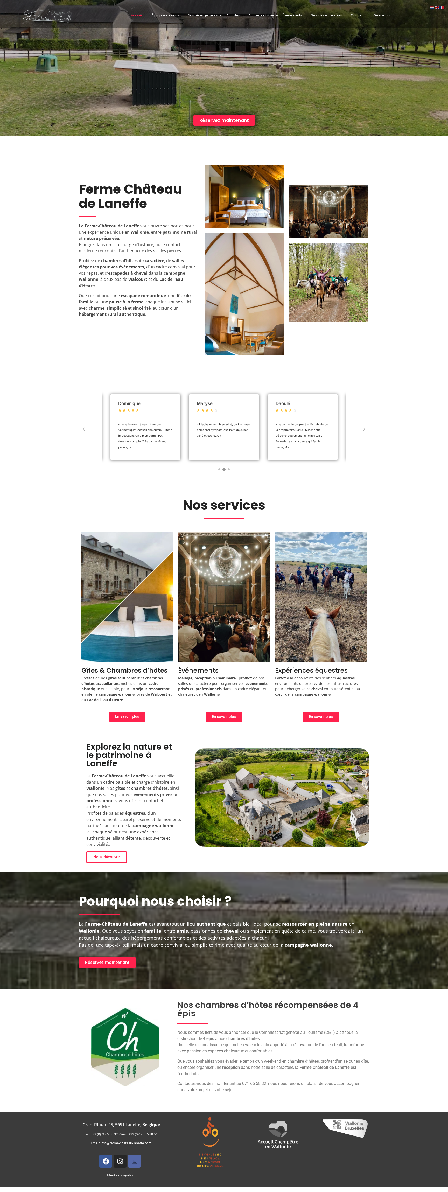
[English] (437, 7)
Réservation (382, 15)
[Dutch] (432, 7)
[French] (441, 7)
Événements (292, 15)
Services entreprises (326, 15)
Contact (357, 15)
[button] (84, 429)
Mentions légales (120, 1175)
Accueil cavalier (261, 15)
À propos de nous (165, 15)
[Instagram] (120, 1161)
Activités (233, 15)
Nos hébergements (203, 15)
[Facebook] (105, 1161)
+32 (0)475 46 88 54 (144, 1134)
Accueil (137, 15)
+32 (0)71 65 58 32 (105, 1134)
